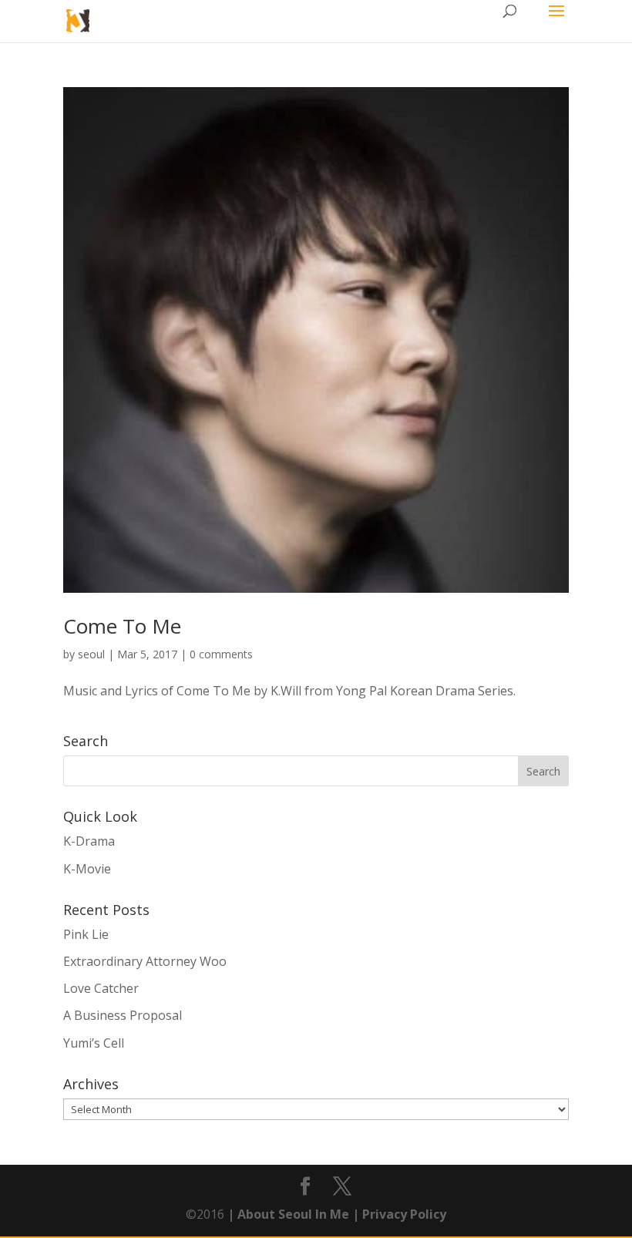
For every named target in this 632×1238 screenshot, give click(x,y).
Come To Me (122, 626)
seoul (91, 654)
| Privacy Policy (397, 1214)
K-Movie (87, 868)
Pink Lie (86, 934)
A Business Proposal (122, 1015)
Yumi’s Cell (93, 1042)
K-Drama (89, 841)
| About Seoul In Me (286, 1214)
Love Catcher (101, 988)
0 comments (221, 654)
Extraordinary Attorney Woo (145, 961)
